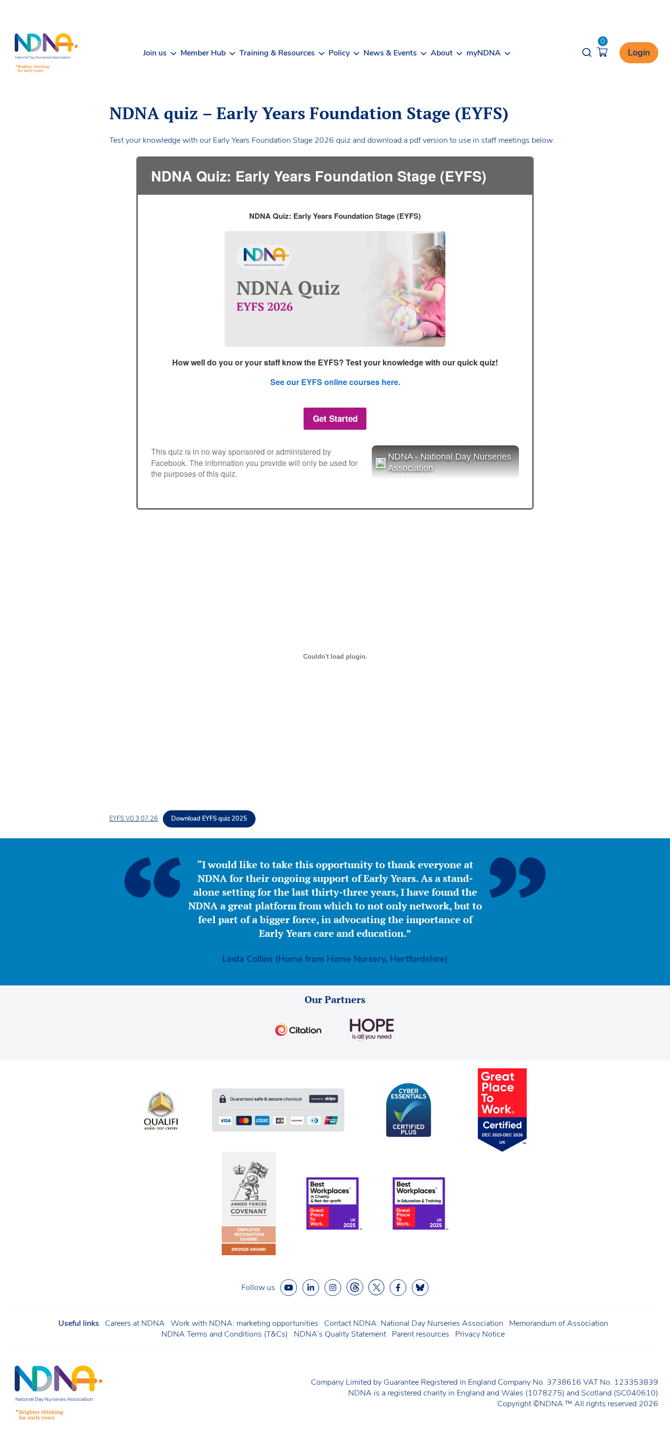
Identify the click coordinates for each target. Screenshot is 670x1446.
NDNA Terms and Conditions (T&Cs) (224, 1334)
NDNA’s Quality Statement (340, 1334)
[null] (354, 1287)
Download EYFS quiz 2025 (209, 818)
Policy (339, 53)
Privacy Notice (480, 1334)
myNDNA (483, 53)
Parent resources (420, 1334)
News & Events (390, 53)
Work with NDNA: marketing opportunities (244, 1323)
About (442, 53)
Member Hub (203, 53)
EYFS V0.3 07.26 (133, 818)
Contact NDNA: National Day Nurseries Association (413, 1323)
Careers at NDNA (135, 1323)
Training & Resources (277, 53)
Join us (155, 53)
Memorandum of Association (558, 1323)
